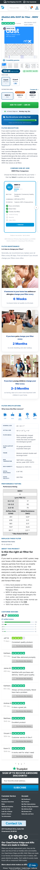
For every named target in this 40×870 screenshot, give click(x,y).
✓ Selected (20, 224)
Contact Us (5, 799)
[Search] (25, 8)
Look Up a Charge (7, 811)
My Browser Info (26, 811)
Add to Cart (20, 105)
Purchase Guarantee (8, 801)
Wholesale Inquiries (7, 806)
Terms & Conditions (15, 868)
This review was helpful (23, 646)
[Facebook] (11, 837)
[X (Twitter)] (16, 837)
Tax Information (6, 816)
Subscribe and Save (28, 814)
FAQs (3, 804)
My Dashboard (26, 799)
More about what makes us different (16, 864)
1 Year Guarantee (31, 2)
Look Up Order (6, 809)
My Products (25, 801)
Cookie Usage (26, 868)
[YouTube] (26, 837)
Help (34, 865)
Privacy (5, 868)
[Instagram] (21, 837)
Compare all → (34, 89)
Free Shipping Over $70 (14, 2)
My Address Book (27, 809)
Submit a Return (6, 814)
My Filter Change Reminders (30, 806)
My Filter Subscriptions (28, 804)
